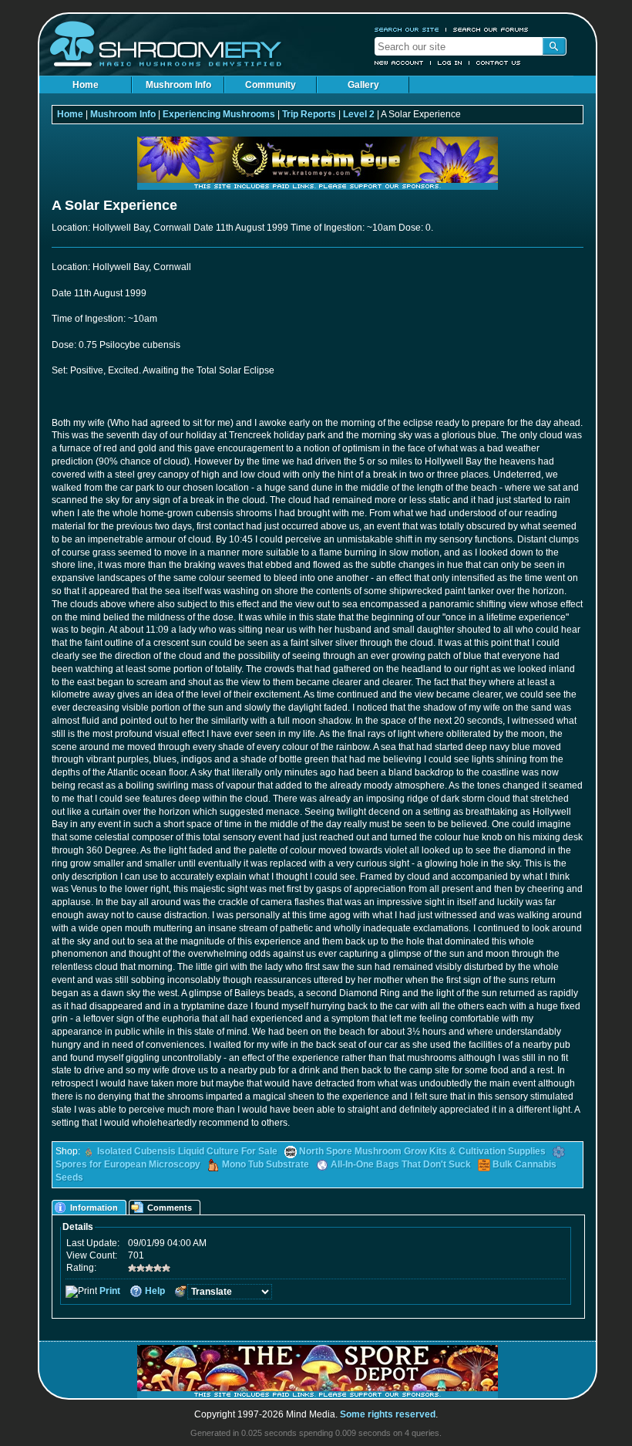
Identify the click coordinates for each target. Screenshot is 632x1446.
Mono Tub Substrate (265, 1164)
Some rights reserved (387, 1414)
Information (94, 1207)
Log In (450, 62)
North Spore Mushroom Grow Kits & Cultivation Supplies (422, 1151)
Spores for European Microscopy (127, 1164)
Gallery (363, 84)
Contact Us (498, 62)
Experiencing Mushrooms (219, 114)
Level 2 (359, 114)
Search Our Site (407, 29)
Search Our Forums (491, 29)
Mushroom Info (178, 84)
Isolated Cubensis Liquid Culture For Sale (187, 1151)
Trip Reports (309, 114)
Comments (169, 1207)
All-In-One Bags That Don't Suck (401, 1164)
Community (270, 84)
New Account (399, 62)
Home (85, 84)
